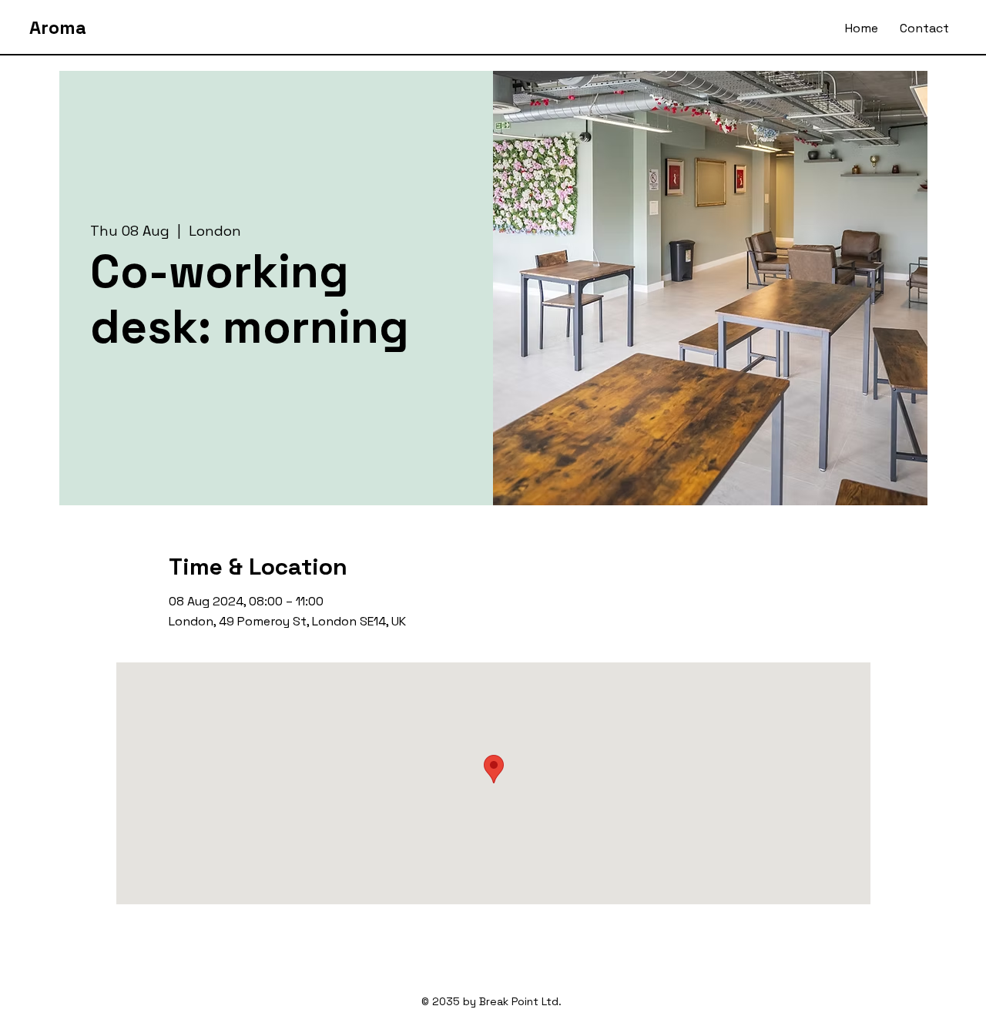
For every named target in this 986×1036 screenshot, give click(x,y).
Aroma (57, 27)
